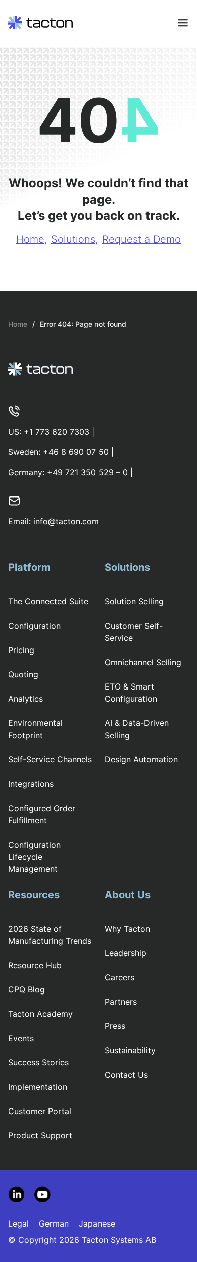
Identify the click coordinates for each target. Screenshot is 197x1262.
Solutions (73, 239)
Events (21, 1038)
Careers (119, 977)
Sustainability (130, 1050)
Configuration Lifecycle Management (34, 856)
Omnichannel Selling (143, 662)
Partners (121, 1002)
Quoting (23, 674)
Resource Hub (35, 965)
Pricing (21, 650)
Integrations (31, 784)
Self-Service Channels (50, 759)
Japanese (97, 1223)
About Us (128, 895)
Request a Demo (141, 239)
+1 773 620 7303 (56, 432)
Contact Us (126, 1074)
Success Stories (38, 1062)
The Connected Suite (48, 601)
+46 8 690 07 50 (76, 452)
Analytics (25, 699)
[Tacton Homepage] (40, 22)
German (54, 1223)
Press (115, 1026)
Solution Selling (134, 601)
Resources (34, 895)
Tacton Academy (40, 1014)
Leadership (125, 953)
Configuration (34, 626)
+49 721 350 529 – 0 (87, 472)
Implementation (37, 1087)
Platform (29, 567)
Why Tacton (127, 929)
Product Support (40, 1135)
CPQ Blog (26, 989)
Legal (18, 1223)
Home (30, 239)
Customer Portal (39, 1111)
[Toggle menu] (183, 23)
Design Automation (141, 759)
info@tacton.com (66, 521)
